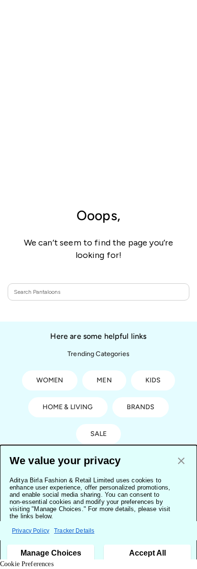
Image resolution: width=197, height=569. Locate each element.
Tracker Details (74, 530)
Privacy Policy (30, 530)
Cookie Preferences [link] (27, 564)
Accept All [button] (147, 553)
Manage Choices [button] (51, 553)
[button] (181, 461)
